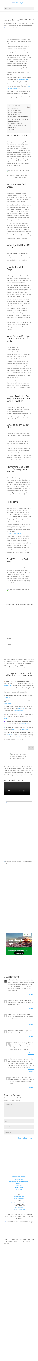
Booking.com (7, 686)
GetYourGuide (24, 724)
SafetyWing (10, 735)
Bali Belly (24, 84)
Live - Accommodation (25, 25)
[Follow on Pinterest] (20, 612)
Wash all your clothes (14, 534)
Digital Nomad (23, 1203)
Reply (31, 994)
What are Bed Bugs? (13, 108)
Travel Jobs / (15, 1203)
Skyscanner (7, 697)
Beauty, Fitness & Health (11, 25)
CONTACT (19, 1189)
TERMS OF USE (19, 1179)
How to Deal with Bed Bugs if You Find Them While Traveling (18, 120)
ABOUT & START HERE (19, 1177)
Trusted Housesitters (10, 690)
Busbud (6, 718)
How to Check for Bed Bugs (15, 114)
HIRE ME (19, 1185)
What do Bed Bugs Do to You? (15, 112)
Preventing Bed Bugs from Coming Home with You (17, 126)
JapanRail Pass (18, 710)
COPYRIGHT (19, 1183)
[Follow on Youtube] (24, 612)
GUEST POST (19, 1187)
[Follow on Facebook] (13, 612)
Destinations (19, 1207)
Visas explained (19, 1198)
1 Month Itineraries (19, 1209)
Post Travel (11, 129)
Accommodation (19, 1196)
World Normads (20, 737)
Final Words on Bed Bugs (14, 131)
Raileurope (21, 708)
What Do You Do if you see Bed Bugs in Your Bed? (18, 117)
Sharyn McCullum (11, 23)
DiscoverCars (7, 703)
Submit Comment (25, 1138)
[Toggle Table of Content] (27, 106)
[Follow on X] (17, 612)
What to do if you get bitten (15, 123)
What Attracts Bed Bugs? (14, 110)
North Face (15, 729)
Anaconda (25, 729)
